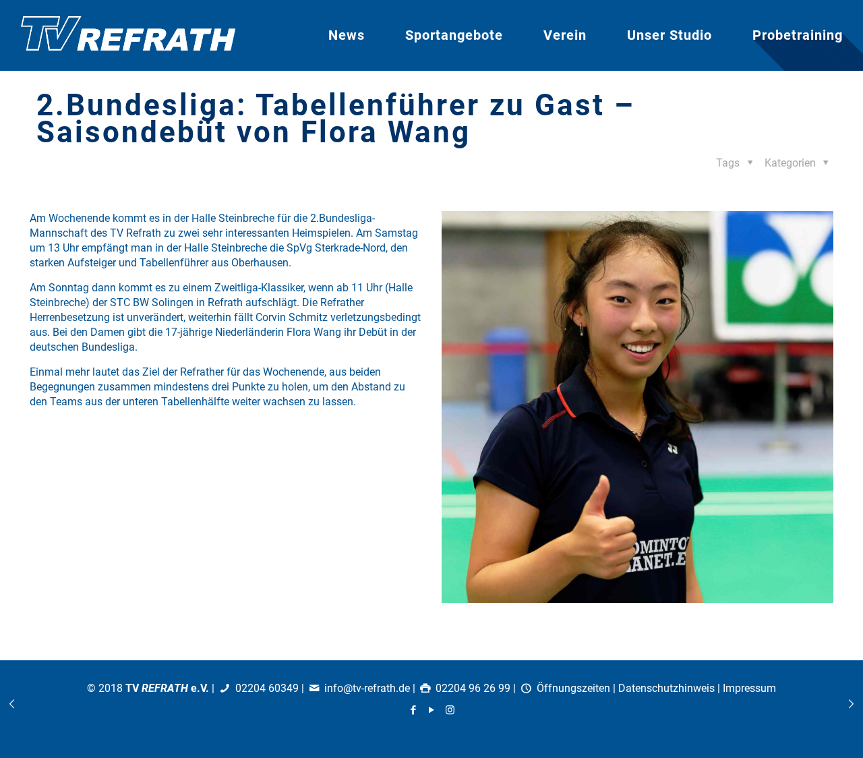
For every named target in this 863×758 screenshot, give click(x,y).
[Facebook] (414, 710)
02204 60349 (267, 688)
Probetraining (797, 35)
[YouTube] (432, 710)
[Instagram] (450, 710)
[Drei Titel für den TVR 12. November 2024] (851, 704)
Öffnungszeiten (573, 688)
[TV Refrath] (128, 35)
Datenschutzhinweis (666, 688)
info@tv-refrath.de (367, 688)
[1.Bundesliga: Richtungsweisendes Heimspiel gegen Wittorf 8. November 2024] (12, 704)
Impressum (749, 688)
